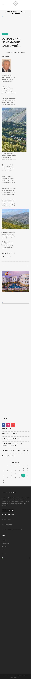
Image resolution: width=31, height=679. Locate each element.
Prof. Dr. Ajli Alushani (10, 433)
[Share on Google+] (12, 253)
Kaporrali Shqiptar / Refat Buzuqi (15, 450)
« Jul (3, 482)
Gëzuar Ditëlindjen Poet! (11, 438)
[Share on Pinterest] (14, 253)
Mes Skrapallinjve (8, 455)
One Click (18, 677)
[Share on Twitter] (9, 253)
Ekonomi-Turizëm (6, 543)
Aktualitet (4, 539)
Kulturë (3, 549)
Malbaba (4, 553)
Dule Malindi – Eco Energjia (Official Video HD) (12, 529)
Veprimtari (4, 546)
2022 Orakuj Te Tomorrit (9, 675)
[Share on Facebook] (7, 253)
